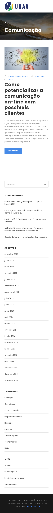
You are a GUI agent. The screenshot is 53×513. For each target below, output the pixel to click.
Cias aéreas (10, 404)
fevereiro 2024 (11, 330)
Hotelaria (8, 423)
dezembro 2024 (12, 285)
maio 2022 (9, 361)
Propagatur (33, 506)
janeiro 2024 (10, 336)
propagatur (40, 76)
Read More (13, 150)
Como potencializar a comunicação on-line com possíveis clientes (24, 98)
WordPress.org (11, 484)
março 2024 (10, 323)
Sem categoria (11, 435)
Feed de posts (11, 471)
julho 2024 (9, 298)
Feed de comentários (14, 478)
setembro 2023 (11, 342)
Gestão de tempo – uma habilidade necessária (26, 237)
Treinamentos (11, 442)
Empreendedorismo (13, 416)
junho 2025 (9, 260)
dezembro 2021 (11, 374)
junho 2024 (10, 304)
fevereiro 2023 (11, 355)
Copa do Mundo (12, 410)
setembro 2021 (11, 380)
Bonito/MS (9, 397)
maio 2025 (9, 266)
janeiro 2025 (10, 279)
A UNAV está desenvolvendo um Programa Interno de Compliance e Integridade (24, 229)
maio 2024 (9, 311)
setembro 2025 (11, 254)
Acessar (8, 465)
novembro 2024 (12, 292)
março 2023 (10, 349)
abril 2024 (9, 317)
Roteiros (8, 429)
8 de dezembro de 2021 (18, 76)
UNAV (10, 79)
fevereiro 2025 (11, 273)
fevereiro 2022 (11, 367)
